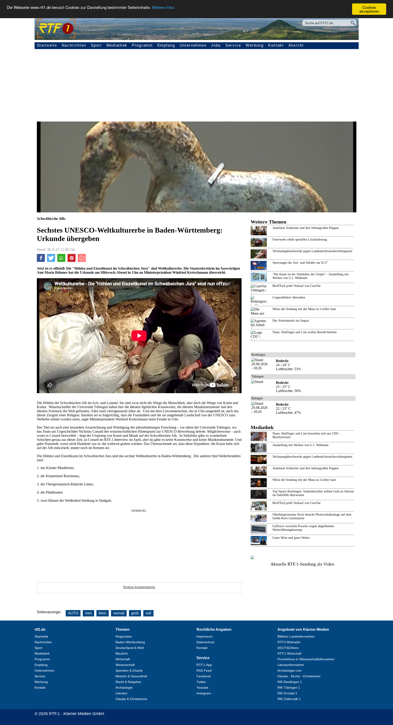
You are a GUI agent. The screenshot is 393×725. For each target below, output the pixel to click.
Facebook (203, 676)
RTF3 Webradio (288, 642)
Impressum (204, 636)
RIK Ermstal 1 (287, 693)
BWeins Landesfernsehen (296, 636)
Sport (96, 45)
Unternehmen (193, 45)
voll (148, 613)
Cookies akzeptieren (369, 9)
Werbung (255, 45)
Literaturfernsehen (290, 665)
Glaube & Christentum (131, 699)
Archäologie (124, 687)
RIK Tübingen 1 (288, 687)
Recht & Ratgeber (128, 682)
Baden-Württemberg (130, 642)
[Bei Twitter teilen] (51, 261)
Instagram (203, 693)
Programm (142, 45)
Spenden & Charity (129, 670)
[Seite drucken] (82, 261)
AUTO (73, 613)
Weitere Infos (163, 7)
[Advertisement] (196, 87)
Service (233, 45)
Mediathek (116, 45)
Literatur (122, 693)
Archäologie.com (289, 670)
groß (135, 613)
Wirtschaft (123, 659)
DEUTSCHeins (288, 648)
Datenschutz (205, 642)
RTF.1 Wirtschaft (289, 653)
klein (102, 613)
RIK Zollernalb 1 (289, 699)
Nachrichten (74, 45)
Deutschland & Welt (130, 648)
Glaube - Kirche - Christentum (298, 676)
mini (88, 613)
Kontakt (276, 45)
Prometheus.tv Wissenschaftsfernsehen (306, 659)
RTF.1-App (204, 665)
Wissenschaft (125, 665)
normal (118, 613)
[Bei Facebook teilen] (41, 261)
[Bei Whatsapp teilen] (61, 261)
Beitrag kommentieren (139, 587)
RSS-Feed (204, 670)
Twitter (201, 682)
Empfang (166, 45)
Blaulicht (122, 653)
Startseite (47, 45)
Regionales (124, 636)
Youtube (202, 687)
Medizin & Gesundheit (131, 676)
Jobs (216, 45)
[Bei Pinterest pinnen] (72, 261)
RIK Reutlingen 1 (289, 682)
